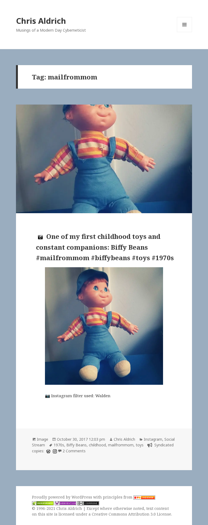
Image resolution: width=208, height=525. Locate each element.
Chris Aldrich (41, 20)
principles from (118, 497)
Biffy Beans (76, 444)
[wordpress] (48, 451)
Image (42, 439)
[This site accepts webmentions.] (65, 503)
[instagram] (54, 451)
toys (140, 444)
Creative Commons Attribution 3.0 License (131, 514)
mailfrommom (121, 444)
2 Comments (74, 450)
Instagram (153, 439)
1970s (59, 444)
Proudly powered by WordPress (62, 497)
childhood (97, 444)
